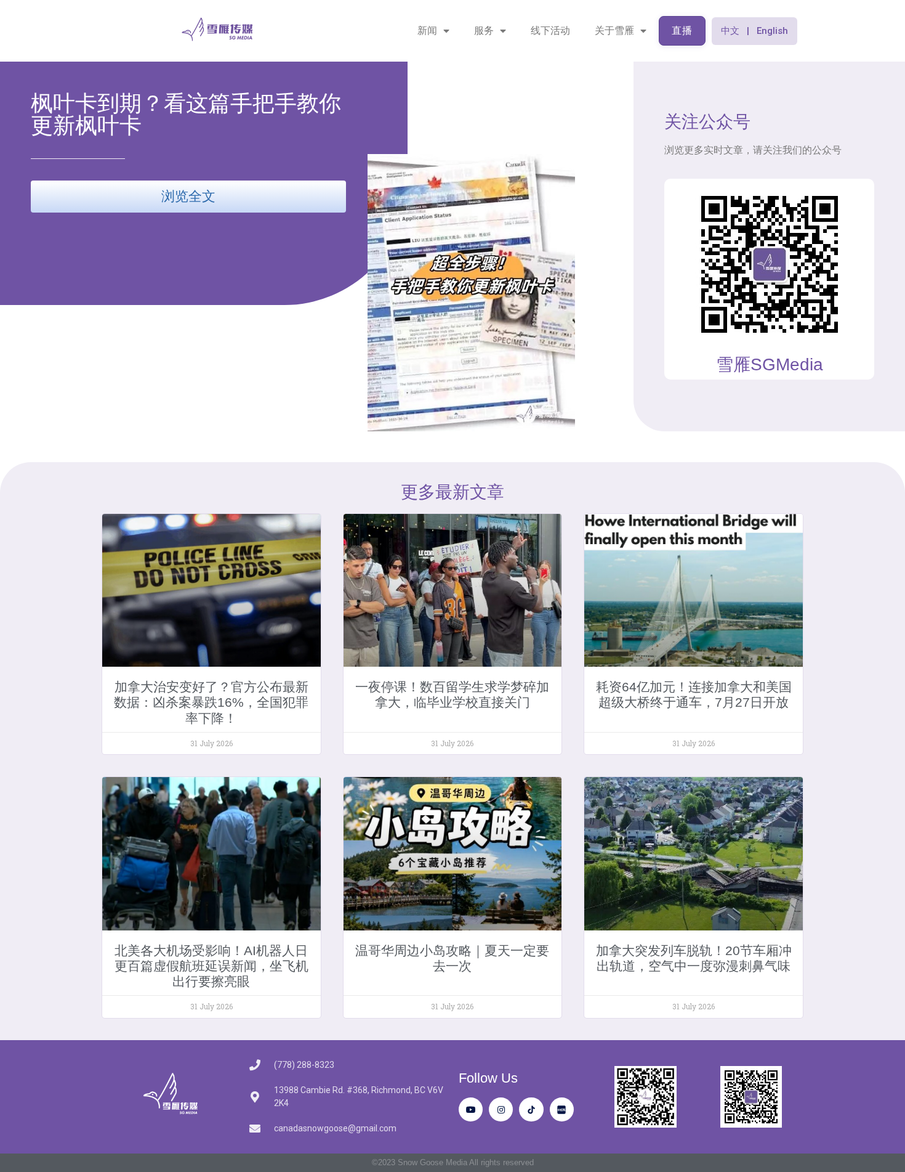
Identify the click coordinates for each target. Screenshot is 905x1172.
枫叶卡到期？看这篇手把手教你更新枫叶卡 (186, 114)
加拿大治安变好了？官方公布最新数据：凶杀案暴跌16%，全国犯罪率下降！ (211, 702)
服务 (484, 30)
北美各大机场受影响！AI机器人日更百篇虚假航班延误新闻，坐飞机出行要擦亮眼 (211, 965)
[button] (754, 31)
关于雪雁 (614, 30)
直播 (682, 30)
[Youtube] (471, 1109)
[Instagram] (501, 1109)
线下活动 (550, 30)
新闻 (427, 30)
